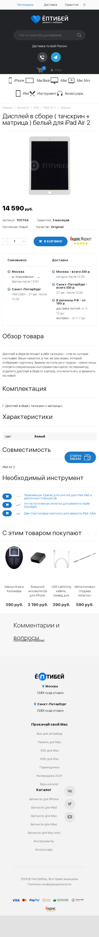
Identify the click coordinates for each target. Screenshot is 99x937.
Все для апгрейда (49, 733)
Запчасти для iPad (44, 807)
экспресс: (62, 318)
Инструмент (46, 93)
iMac (64, 80)
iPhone (19, 80)
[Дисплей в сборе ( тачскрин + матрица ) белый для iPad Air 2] (49, 165)
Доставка (50, 4)
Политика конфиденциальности (49, 884)
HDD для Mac (49, 758)
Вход (58, 70)
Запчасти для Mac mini (43, 832)
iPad (26, 93)
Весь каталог (49, 784)
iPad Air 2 (49, 107)
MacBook (43, 80)
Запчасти (23, 107)
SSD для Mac (49, 750)
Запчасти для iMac (43, 824)
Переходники (49, 767)
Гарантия (72, 4)
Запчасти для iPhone (44, 799)
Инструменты (44, 841)
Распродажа (25, 4)
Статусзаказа (76, 457)
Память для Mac (49, 742)
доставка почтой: (68, 308)
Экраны (65, 107)
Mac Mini (83, 80)
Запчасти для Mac (44, 815)
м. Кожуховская (22, 277)
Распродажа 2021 (49, 775)
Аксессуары (74, 93)
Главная (7, 107)
